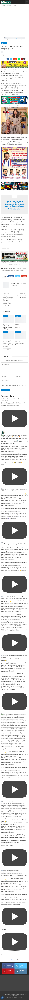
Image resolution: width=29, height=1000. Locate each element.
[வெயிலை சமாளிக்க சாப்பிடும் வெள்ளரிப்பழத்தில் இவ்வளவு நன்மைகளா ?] (20, 335)
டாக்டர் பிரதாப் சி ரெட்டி (15, 270)
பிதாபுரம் (21, 270)
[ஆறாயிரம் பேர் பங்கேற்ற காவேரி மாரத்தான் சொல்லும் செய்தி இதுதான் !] (8, 319)
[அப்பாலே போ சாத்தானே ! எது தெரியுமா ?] (20, 319)
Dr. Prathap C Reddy (11, 268)
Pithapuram (19, 268)
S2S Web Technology (18, 997)
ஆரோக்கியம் (4, 43)
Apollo (5, 268)
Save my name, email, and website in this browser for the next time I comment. (13, 386)
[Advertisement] (14, 21)
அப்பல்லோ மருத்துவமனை (6, 270)
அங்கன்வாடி (24, 268)
